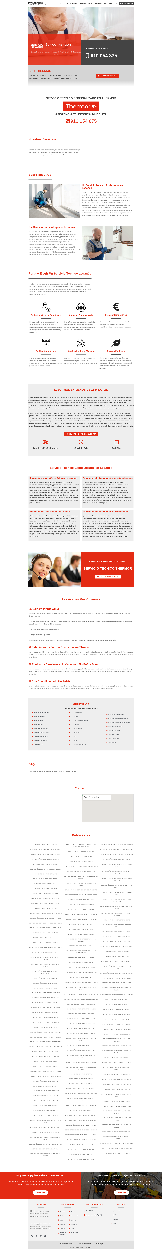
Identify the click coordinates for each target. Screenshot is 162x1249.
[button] (76, 3)
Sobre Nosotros (86, 3)
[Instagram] (41, 1236)
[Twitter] (36, 1236)
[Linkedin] (45, 1236)
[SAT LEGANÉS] (37, 3)
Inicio (62, 3)
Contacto (113, 3)
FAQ (105, 3)
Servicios (98, 3)
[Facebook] (32, 1236)
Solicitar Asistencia (127, 3)
